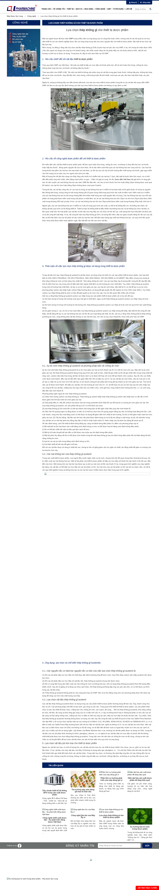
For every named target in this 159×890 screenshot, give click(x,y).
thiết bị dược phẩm (83, 59)
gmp (109, 9)
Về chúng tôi (59, 9)
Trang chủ (46, 9)
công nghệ (100, 9)
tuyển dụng (118, 9)
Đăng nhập (146, 2)
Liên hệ (129, 9)
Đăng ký (134, 2)
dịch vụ (79, 9)
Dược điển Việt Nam (123, 179)
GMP (71, 39)
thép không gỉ (88, 30)
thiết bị (70, 9)
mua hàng (88, 9)
